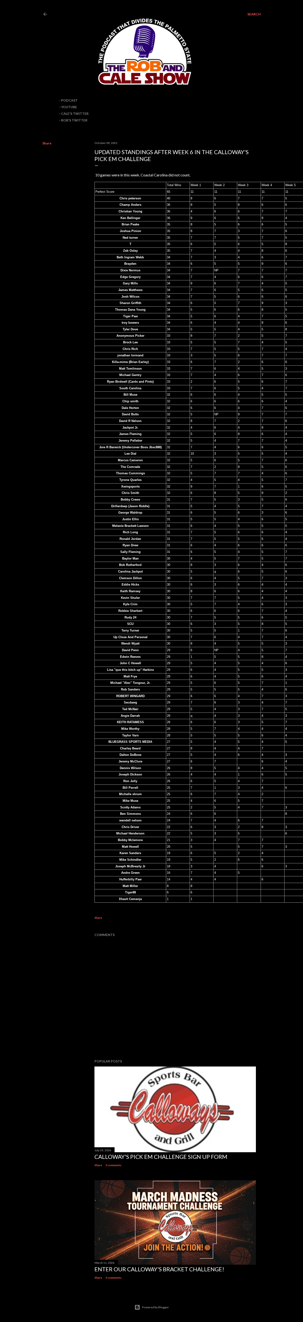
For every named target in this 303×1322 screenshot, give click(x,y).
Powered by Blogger (155, 1307)
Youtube (69, 107)
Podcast (69, 100)
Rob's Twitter (74, 120)
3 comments (113, 1165)
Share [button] (46, 143)
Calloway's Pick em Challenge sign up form (160, 1156)
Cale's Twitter (75, 114)
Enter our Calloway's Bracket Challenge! (159, 1269)
